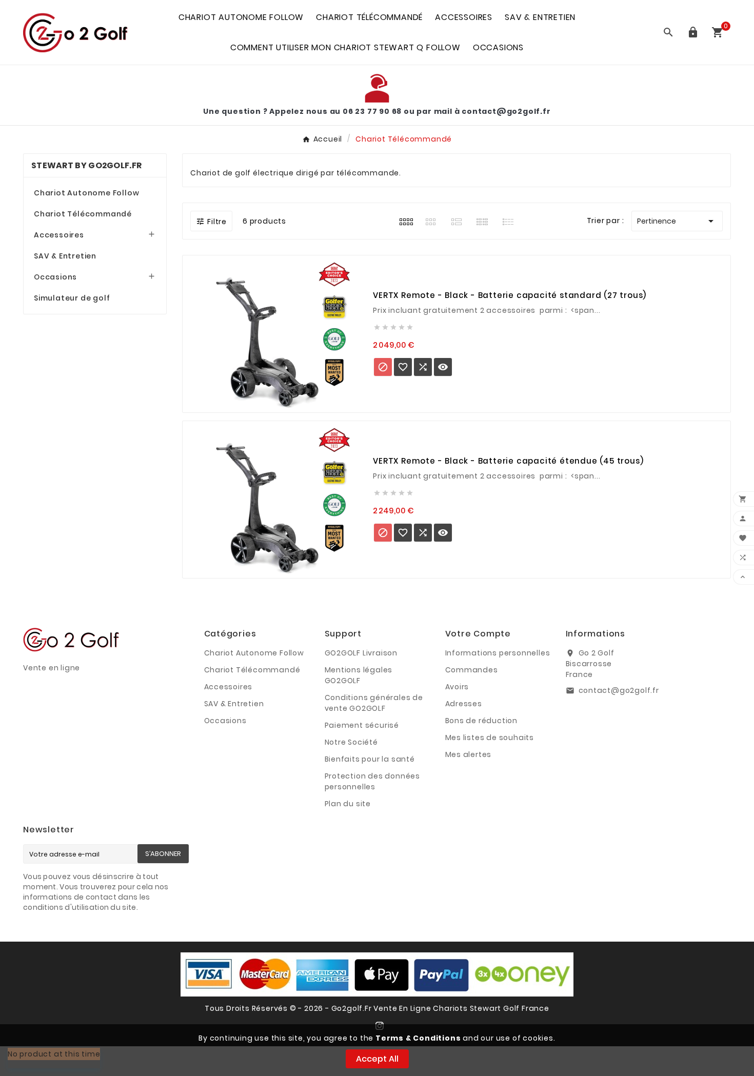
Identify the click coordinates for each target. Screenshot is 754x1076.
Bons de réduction (481, 720)
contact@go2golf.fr (619, 690)
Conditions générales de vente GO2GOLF (374, 702)
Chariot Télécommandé (83, 214)
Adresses (463, 704)
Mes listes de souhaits (489, 737)
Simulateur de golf (72, 298)
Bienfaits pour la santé (370, 759)
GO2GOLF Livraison (361, 653)
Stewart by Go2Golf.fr (86, 165)
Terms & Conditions (418, 1038)
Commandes (471, 670)
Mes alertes (468, 754)
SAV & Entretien (65, 256)
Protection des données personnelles (373, 781)
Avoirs (457, 687)
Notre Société (351, 742)
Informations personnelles (497, 653)
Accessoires (59, 235)
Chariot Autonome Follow (86, 193)
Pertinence (677, 221)
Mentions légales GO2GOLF (359, 675)
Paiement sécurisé (362, 725)
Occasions (55, 277)
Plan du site (348, 804)
